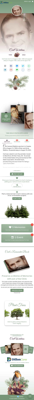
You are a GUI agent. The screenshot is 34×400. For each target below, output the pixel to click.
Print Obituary (18, 174)
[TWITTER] (23, 66)
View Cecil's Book (17, 290)
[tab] (7, 141)
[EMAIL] (11, 69)
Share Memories (18, 365)
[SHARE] (23, 69)
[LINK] (29, 69)
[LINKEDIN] (5, 69)
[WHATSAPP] (29, 66)
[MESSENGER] (17, 66)
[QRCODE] (5, 66)
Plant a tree (17, 198)
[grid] (17, 117)
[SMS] (17, 69)
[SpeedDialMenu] (30, 396)
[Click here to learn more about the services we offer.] (17, 359)
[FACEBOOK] (11, 66)
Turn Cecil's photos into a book (17, 133)
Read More (17, 170)
